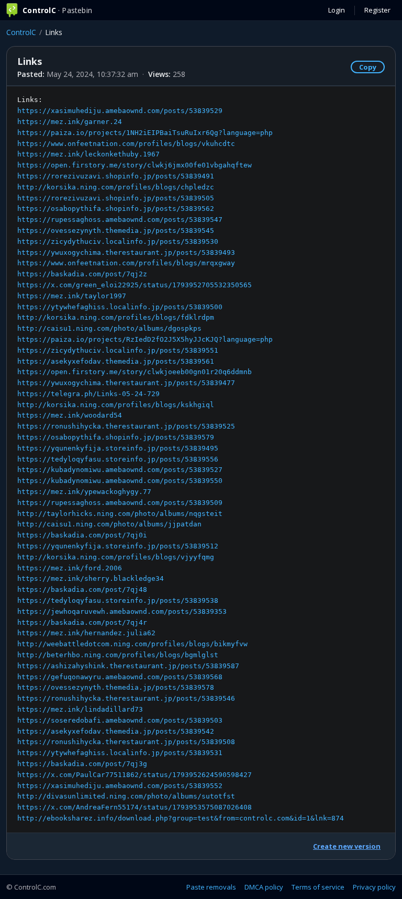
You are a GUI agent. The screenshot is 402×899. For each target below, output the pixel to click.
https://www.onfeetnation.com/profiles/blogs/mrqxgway (126, 263)
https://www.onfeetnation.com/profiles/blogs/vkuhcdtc (126, 144)
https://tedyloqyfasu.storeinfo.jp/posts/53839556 (117, 459)
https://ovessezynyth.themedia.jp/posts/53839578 (115, 687)
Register (377, 10)
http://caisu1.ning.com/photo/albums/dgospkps (109, 328)
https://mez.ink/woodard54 (69, 415)
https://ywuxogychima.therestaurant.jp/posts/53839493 (126, 252)
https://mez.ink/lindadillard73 (80, 709)
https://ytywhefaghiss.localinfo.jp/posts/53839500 (119, 307)
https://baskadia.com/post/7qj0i (82, 535)
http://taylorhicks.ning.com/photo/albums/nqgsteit (119, 514)
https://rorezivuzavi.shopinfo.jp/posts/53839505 (115, 198)
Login (336, 10)
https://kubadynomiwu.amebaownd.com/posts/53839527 (119, 470)
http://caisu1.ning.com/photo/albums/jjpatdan (109, 524)
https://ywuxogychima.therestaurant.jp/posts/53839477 (126, 383)
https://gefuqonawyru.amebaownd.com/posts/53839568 (119, 677)
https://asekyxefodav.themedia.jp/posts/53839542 (115, 731)
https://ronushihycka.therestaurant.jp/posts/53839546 (126, 698)
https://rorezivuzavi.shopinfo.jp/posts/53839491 (115, 176)
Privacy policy (374, 887)
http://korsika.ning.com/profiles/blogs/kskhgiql (115, 405)
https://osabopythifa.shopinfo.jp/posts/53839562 (115, 208)
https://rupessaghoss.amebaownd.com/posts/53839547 (119, 219)
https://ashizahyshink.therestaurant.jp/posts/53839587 (128, 666)
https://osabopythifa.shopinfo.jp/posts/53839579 (115, 437)
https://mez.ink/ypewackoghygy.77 (84, 492)
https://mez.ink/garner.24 (69, 122)
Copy (367, 67)
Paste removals (211, 887)
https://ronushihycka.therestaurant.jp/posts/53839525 (126, 426)
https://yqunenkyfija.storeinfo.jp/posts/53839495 (117, 448)
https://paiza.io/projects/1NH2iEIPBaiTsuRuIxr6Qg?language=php (145, 133)
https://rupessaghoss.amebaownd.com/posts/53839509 (119, 503)
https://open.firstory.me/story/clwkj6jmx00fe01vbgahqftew (134, 165)
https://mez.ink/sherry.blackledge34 (90, 578)
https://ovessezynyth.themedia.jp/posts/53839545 (115, 230)
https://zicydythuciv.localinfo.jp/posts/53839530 (117, 241)
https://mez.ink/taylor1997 (71, 296)
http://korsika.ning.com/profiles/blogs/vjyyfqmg (115, 557)
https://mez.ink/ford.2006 (69, 568)
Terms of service (318, 887)
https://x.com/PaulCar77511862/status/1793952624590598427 (134, 775)
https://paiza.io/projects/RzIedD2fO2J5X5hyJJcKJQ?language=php (145, 339)
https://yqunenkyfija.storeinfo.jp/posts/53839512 (117, 546)
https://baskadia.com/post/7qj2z (82, 274)
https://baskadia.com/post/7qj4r (82, 622)
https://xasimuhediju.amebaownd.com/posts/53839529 (119, 111)
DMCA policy (263, 887)
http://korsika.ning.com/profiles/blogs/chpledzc (115, 187)
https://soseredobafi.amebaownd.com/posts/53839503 (119, 720)
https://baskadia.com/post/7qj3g (82, 764)
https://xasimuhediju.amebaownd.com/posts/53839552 (119, 786)
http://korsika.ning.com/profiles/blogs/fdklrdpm (115, 317)
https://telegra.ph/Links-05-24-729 (88, 394)
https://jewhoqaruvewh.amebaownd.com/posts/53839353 (122, 611)
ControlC (21, 32)
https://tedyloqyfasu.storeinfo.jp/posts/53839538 (117, 600)
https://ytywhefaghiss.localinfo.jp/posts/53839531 (119, 753)
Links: (180, 459)
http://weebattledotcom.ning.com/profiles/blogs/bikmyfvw (132, 644)
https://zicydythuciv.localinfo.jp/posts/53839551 (117, 350)
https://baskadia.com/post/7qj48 (82, 589)
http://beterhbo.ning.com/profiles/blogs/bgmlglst (117, 655)
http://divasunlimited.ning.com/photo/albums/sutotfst (126, 796)
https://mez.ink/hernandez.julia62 (86, 633)
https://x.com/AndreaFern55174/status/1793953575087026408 (134, 807)
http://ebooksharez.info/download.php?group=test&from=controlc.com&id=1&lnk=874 (180, 818)
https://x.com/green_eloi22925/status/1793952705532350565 (134, 285)
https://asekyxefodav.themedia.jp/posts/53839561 (115, 361)
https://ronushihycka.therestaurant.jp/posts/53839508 (126, 742)
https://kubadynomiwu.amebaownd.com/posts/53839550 (119, 481)
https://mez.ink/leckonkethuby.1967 (88, 154)
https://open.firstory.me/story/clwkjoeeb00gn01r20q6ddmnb (134, 372)
